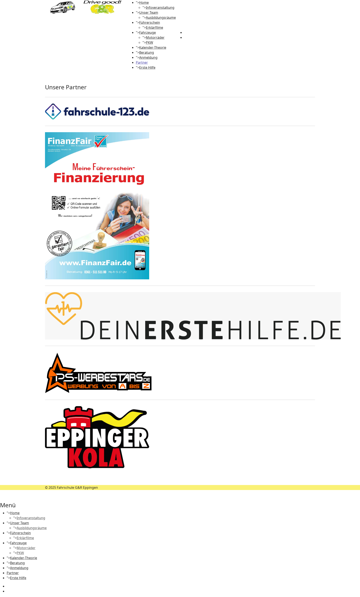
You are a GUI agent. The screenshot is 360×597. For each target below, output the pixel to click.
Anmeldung (148, 57)
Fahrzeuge (147, 32)
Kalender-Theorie (152, 47)
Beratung (146, 52)
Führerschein (149, 22)
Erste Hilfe (147, 67)
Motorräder (155, 37)
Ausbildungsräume (161, 17)
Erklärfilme (154, 27)
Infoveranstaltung (160, 7)
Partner (142, 62)
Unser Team (148, 12)
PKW (149, 42)
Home (144, 2)
